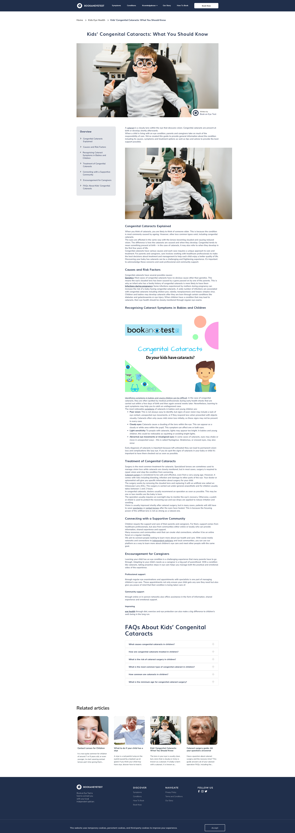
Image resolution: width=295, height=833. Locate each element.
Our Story (167, 5)
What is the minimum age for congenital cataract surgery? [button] (158, 681)
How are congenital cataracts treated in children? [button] (153, 651)
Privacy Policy (170, 792)
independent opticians (162, 540)
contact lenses (152, 508)
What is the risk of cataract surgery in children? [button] (152, 659)
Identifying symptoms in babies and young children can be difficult (156, 398)
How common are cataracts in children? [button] (148, 674)
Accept (215, 827)
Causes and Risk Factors (94, 147)
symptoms (149, 409)
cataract (130, 127)
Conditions (131, 5)
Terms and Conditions (174, 796)
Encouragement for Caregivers (97, 180)
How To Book (182, 5)
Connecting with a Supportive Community (96, 173)
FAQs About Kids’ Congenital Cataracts (96, 187)
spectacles (138, 508)
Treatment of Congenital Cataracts (94, 165)
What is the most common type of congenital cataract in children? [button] (162, 666)
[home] (91, 5)
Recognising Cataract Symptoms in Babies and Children (94, 155)
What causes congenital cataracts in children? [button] (152, 644)
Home (80, 20)
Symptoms (116, 5)
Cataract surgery (133, 474)
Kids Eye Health (96, 20)
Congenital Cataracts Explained (93, 140)
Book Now (137, 805)
